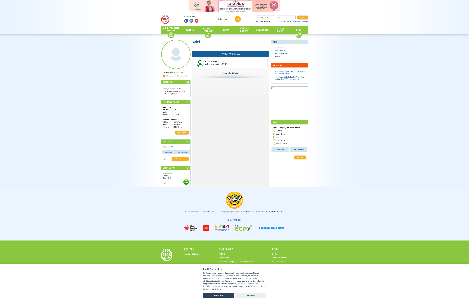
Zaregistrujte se (285, 21)
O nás (274, 254)
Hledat (238, 19)
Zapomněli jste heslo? (300, 21)
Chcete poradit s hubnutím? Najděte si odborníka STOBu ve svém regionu (289, 78)
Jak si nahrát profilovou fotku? (176, 76)
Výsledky (280, 149)
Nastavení (251, 295)
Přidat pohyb (181, 133)
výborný (279, 131)
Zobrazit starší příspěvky (230, 73)
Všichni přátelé (183, 152)
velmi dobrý (280, 134)
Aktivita (279, 48)
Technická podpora (280, 258)
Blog (277, 56)
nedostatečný (281, 144)
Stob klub (165, 19)
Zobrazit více (167, 178)
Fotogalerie (281, 53)
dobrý (278, 137)
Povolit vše (218, 295)
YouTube (196, 21)
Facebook (186, 21)
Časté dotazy (277, 261)
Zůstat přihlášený (264, 21)
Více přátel (168, 152)
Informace (280, 51)
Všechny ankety (298, 149)
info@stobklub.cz (195, 254)
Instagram (191, 21)
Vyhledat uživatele (180, 159)
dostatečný (280, 140)
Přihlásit (302, 17)
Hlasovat (300, 157)
